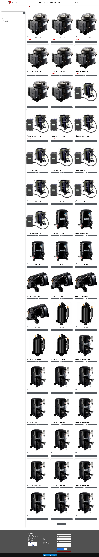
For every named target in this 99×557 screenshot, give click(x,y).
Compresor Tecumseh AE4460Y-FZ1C (35, 105)
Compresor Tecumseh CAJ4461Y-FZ (34, 136)
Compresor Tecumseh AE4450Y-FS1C (35, 71)
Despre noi (51, 2)
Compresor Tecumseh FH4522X (81, 233)
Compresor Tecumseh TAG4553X (34, 485)
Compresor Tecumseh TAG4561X (58, 485)
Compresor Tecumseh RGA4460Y (34, 359)
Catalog (44, 2)
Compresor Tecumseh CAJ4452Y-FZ (82, 105)
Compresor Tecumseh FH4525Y (33, 264)
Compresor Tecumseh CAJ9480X (58, 201)
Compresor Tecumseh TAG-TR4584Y (82, 359)
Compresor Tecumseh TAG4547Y (82, 454)
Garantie (55, 2)
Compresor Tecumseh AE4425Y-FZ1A (35, 37)
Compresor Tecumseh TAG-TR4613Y (82, 390)
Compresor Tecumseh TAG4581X (58, 517)
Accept (45, 555)
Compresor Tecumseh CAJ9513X (34, 233)
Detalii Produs (37, 75)
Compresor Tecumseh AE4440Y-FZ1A (83, 37)
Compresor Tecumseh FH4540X (81, 264)
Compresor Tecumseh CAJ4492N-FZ (82, 136)
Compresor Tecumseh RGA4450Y (82, 327)
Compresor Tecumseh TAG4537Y (82, 422)
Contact (59, 2)
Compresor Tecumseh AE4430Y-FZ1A (59, 37)
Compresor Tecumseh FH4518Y (57, 233)
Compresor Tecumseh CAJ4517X (82, 170)
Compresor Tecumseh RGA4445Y (58, 327)
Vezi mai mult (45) (62, 524)
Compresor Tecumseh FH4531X (57, 264)
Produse (40, 2)
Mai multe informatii (52, 555)
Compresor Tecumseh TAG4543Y (34, 454)
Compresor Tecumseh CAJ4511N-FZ (34, 170)
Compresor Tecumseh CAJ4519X (34, 201)
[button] (13, 18)
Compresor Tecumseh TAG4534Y (58, 422)
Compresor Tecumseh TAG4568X (82, 485)
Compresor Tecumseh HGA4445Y (34, 296)
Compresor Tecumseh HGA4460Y (82, 296)
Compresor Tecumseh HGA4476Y (34, 327)
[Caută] (24, 13)
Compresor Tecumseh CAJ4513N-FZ (58, 170)
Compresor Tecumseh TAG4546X (58, 454)
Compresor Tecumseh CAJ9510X (82, 201)
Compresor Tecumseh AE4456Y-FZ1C (83, 71)
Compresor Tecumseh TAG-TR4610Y (34, 390)
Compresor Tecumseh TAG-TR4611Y (58, 390)
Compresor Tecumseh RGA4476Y (58, 359)
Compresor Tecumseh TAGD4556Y (82, 517)
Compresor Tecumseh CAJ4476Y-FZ (58, 136)
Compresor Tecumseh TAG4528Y (34, 422)
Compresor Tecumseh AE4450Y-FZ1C (59, 71)
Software (47, 2)
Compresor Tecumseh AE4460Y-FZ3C (59, 105)
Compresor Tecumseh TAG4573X (34, 517)
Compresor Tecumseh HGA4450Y (58, 296)
